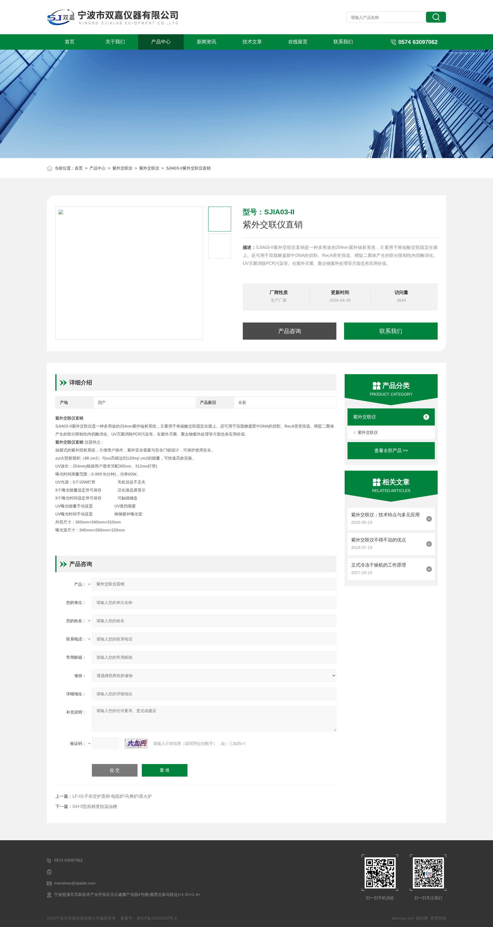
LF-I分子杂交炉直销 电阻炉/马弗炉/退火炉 (112, 796)
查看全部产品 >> (391, 450)
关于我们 (115, 42)
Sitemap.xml (402, 918)
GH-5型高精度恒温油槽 (94, 806)
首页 (69, 42)
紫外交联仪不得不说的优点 (378, 539)
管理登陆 (438, 918)
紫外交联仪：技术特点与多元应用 (385, 514)
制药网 (422, 918)
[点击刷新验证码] (136, 743)
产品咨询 (289, 331)
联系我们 (343, 42)
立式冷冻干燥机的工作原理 (378, 565)
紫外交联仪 (122, 168)
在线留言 (298, 42)
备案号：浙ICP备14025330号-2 (148, 918)
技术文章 (252, 42)
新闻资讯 (206, 42)
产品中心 (161, 42)
